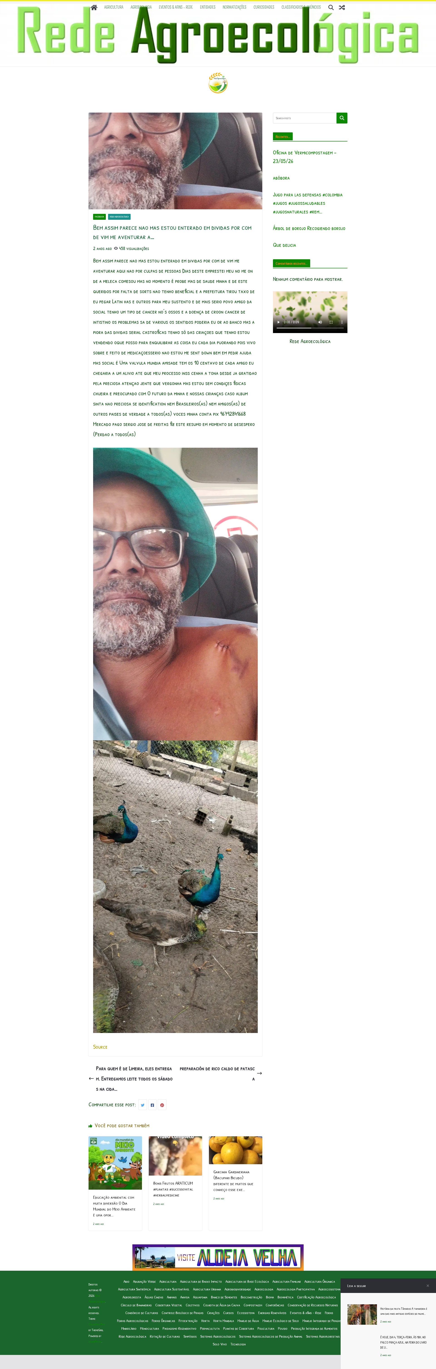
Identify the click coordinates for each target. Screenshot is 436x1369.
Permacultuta (210, 1328)
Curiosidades (264, 7)
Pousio (282, 1328)
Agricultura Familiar (286, 1281)
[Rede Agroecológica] (94, 7)
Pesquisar (342, 118)
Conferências (275, 1304)
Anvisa (184, 1297)
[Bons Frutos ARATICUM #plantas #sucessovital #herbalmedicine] (175, 1141)
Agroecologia (141, 7)
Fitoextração (188, 1320)
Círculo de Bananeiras (136, 1304)
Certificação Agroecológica (316, 1297)
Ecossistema (246, 1312)
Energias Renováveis (272, 1312)
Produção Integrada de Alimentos (314, 1328)
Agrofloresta (132, 1297)
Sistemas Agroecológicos (217, 1336)
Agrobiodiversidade (238, 1289)
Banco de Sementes (224, 1297)
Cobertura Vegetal (168, 1304)
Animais (172, 1297)
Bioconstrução (251, 1297)
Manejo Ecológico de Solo (281, 1320)
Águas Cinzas (154, 1297)
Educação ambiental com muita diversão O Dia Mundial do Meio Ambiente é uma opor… (114, 1206)
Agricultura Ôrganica (320, 1281)
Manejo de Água (248, 1320)
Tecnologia (238, 1344)
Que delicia (284, 245)
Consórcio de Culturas (141, 1312)
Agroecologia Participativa (296, 1289)
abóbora (281, 177)
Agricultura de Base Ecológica (247, 1281)
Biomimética (285, 1297)
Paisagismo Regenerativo (179, 1328)
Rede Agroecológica (119, 216)
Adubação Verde (144, 1281)
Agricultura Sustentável (171, 1289)
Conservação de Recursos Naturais (313, 1304)
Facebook (99, 216)
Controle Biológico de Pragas (182, 1312)
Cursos (228, 1312)
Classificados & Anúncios (301, 7)
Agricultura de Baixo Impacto (201, 1281)
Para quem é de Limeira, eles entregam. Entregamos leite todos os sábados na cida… (134, 1078)
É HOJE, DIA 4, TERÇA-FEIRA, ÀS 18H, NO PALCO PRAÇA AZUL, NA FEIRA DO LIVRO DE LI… (403, 1342)
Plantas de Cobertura (238, 1328)
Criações (213, 1312)
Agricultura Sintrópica (134, 1289)
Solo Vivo (220, 1344)
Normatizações (234, 7)
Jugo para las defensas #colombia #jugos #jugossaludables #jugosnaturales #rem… (308, 202)
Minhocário (128, 1328)
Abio (126, 1281)
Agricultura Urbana (207, 1289)
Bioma (270, 1297)
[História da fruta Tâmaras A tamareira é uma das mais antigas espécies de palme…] (362, 1309)
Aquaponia (200, 1297)
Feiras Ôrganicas (163, 1320)
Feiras (329, 1312)
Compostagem (253, 1304)
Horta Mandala (223, 1320)
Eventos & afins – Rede (176, 7)
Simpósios (190, 1336)
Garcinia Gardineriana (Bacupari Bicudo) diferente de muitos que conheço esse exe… (233, 1180)
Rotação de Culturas (165, 1336)
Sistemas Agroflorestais (323, 1336)
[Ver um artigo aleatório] (342, 7)
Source (100, 1046)
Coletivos (193, 1304)
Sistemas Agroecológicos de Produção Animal (270, 1336)
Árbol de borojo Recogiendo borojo (309, 228)
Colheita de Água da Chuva (221, 1304)
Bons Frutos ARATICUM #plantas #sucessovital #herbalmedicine (173, 1189)
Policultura (266, 1328)
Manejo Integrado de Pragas (321, 1320)
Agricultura (113, 7)
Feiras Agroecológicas (132, 1320)
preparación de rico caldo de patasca (217, 1073)
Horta (205, 1320)
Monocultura (149, 1328)
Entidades (208, 7)
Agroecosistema (329, 1289)
